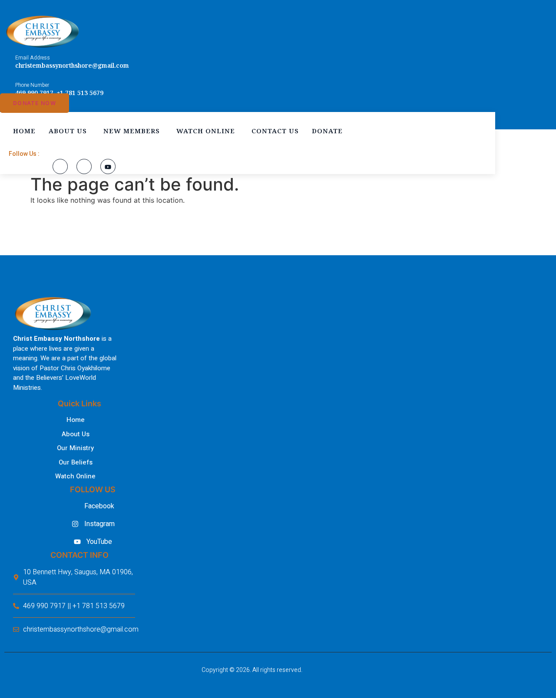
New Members (131, 130)
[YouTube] (108, 166)
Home (24, 130)
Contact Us (275, 130)
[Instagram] (84, 166)
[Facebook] (60, 166)
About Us (68, 130)
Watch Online (205, 130)
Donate (327, 130)
